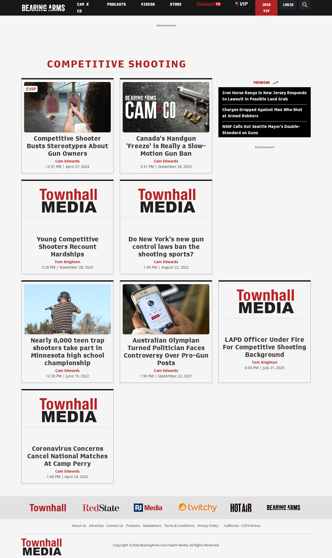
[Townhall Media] (41, 546)
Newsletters (152, 525)
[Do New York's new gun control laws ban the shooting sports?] (166, 200)
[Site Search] (305, 5)
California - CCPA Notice (242, 525)
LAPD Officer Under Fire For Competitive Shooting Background (264, 347)
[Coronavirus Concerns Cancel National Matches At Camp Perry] (67, 410)
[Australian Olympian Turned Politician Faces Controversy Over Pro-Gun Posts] (166, 309)
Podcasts (133, 525)
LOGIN (288, 5)
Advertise (96, 525)
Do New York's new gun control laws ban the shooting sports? (166, 246)
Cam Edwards (67, 161)
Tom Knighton (67, 261)
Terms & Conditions (179, 525)
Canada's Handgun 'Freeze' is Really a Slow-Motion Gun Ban (166, 146)
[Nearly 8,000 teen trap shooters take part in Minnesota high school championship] (67, 309)
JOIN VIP (266, 8)
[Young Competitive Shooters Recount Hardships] (67, 200)
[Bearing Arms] (43, 7)
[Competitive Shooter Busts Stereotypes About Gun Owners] (67, 107)
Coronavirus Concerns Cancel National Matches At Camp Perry (67, 456)
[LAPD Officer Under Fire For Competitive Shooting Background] (264, 301)
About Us (79, 525)
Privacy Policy (207, 525)
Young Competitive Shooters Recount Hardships (68, 246)
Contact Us (114, 525)
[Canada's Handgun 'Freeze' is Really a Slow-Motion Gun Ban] (166, 107)
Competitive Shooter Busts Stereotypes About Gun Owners (67, 146)
